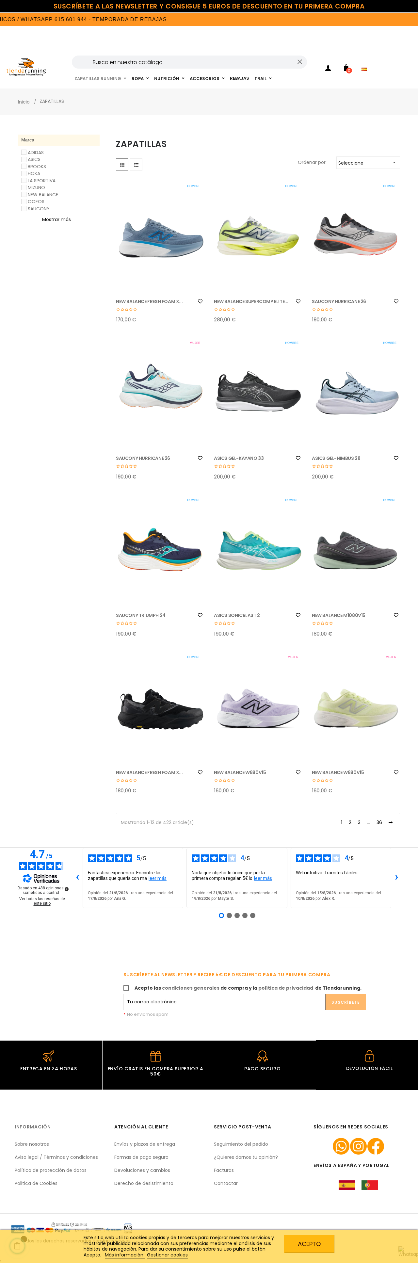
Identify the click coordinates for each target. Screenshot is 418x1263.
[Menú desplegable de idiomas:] (365, 61)
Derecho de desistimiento (143, 1183)
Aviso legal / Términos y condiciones (56, 1157)
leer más (158, 878)
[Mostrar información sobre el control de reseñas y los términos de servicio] (66, 889)
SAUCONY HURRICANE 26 (339, 301)
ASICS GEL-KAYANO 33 (239, 458)
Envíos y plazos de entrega (144, 1144)
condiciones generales (190, 988)
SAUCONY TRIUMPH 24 (141, 615)
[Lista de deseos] (200, 301)
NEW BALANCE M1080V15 (338, 615)
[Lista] (136, 164)
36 (379, 823)
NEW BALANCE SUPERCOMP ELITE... (251, 301)
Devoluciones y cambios (142, 1170)
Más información (125, 1255)
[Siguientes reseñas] (396, 877)
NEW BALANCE (43, 194)
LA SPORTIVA (42, 180)
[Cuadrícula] (122, 164)
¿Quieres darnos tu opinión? (246, 1157)
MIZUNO (36, 187)
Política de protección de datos (51, 1170)
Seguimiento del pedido (241, 1144)
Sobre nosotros (32, 1144)
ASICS (34, 159)
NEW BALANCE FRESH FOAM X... (149, 301)
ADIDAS (36, 152)
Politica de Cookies (36, 1183)
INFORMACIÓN (33, 1127)
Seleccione (367, 163)
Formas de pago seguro (141, 1157)
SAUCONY (39, 208)
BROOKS (37, 166)
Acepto (309, 1244)
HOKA (34, 173)
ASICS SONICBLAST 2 (237, 615)
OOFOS (36, 201)
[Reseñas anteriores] (77, 877)
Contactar (226, 1183)
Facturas (224, 1170)
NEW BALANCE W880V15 (240, 772)
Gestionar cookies (167, 1255)
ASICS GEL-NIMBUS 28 (336, 458)
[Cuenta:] (328, 69)
